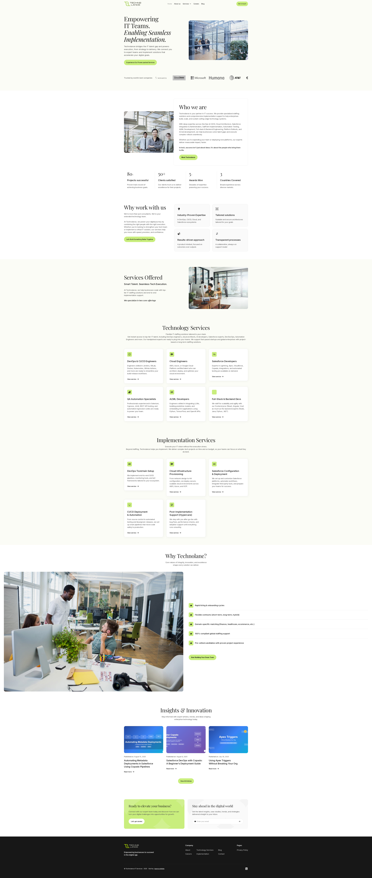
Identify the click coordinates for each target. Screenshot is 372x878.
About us (177, 4)
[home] (132, 4)
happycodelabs (159, 869)
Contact (221, 854)
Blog (203, 4)
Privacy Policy (242, 850)
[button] (187, 4)
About (187, 850)
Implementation (202, 854)
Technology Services (205, 850)
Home (169, 4)
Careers (196, 4)
